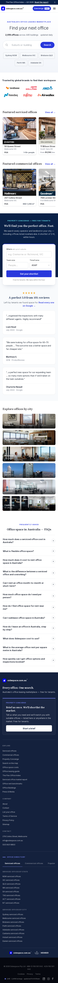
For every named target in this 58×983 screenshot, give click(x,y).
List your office (9, 812)
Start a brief (29, 728)
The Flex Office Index (12, 775)
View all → (50, 112)
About (5, 804)
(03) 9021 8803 (9, 845)
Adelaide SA (36, 63)
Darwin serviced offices (12, 941)
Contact (6, 808)
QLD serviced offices (11, 884)
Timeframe (34, 260)
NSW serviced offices (12, 876)
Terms (38, 974)
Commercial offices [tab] (34, 863)
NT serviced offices (11, 903)
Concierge (41, 8)
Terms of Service (10, 816)
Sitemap (6, 824)
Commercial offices (11, 755)
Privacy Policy (8, 820)
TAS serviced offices (11, 895)
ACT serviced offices (11, 899)
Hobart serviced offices (12, 937)
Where (16, 249)
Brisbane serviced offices (13, 922)
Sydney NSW (11, 55)
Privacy (30, 974)
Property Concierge (11, 759)
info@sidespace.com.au (13, 840)
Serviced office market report (15, 779)
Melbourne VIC (28, 55)
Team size (10, 260)
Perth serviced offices (12, 926)
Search (47, 45)
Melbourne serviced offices (14, 918)
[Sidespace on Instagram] (48, 979)
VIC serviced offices (11, 880)
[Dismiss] (55, 2)
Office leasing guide (11, 771)
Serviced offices (9, 751)
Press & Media (8, 792)
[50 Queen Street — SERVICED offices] (19, 135)
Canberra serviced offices (13, 933)
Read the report (41, 2)
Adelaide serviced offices (13, 930)
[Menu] (54, 8)
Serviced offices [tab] (12, 863)
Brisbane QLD (47, 55)
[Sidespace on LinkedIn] (44, 979)
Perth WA (21, 63)
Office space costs (11, 767)
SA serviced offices (11, 892)
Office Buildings (9, 788)
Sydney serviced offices (13, 914)
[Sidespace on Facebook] (52, 979)
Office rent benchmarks (12, 784)
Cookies (21, 974)
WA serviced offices (11, 888)
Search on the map (10, 763)
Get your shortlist (29, 274)
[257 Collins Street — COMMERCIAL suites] (19, 187)
